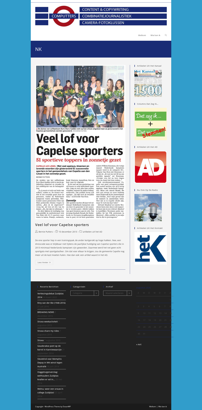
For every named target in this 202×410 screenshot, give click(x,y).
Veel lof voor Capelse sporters (62, 224)
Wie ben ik (162, 406)
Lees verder (45, 263)
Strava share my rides (48, 330)
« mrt (138, 344)
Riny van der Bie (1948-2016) (51, 302)
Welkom (152, 406)
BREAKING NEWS (45, 312)
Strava (40, 340)
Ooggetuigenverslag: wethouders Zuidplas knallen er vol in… (47, 376)
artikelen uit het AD (92, 231)
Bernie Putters (46, 231)
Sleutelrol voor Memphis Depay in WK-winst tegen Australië (49, 362)
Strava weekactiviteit (47, 321)
